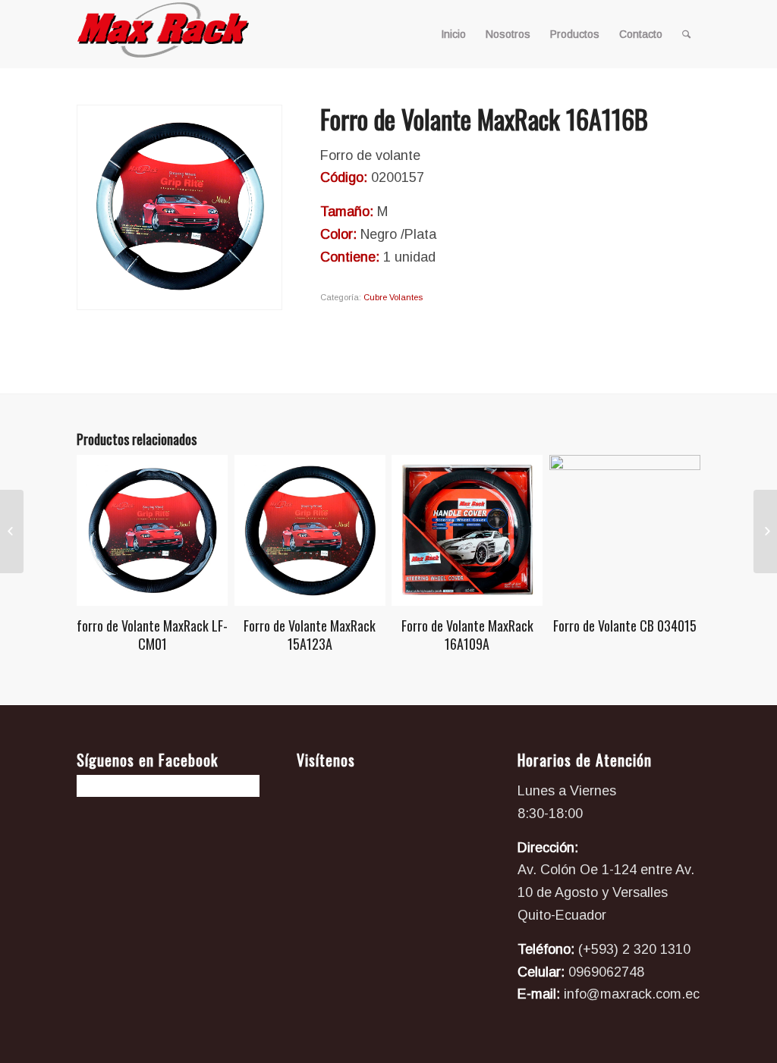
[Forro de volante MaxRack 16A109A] (765, 531)
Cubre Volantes (393, 297)
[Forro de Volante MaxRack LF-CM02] (12, 531)
